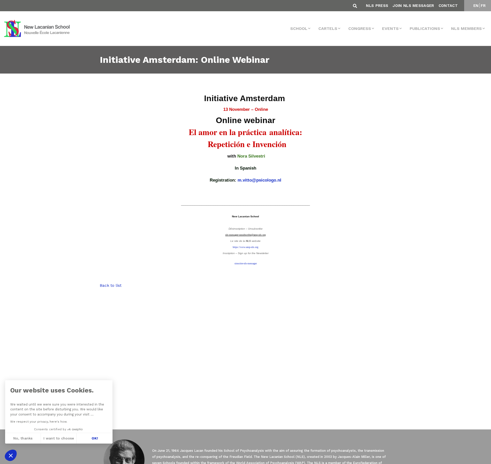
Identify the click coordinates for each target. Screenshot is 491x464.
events (390, 28)
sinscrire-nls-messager (246, 263)
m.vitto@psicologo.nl (259, 180)
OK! (95, 438)
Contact (448, 5)
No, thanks (22, 438)
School (298, 28)
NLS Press (377, 5)
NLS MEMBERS (466, 28)
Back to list (110, 285)
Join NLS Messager (413, 5)
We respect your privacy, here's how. (38, 421)
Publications (425, 28)
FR (483, 5)
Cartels (327, 28)
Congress (359, 28)
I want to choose (58, 438)
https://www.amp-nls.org (245, 247)
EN (476, 5)
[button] (11, 455)
